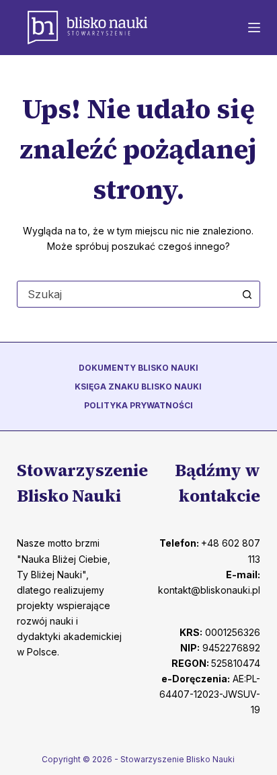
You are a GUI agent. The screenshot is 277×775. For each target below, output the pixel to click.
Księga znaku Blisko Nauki (138, 386)
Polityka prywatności (138, 405)
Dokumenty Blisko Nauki (138, 368)
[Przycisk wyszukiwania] (247, 294)
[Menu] (254, 27)
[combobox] (126, 294)
